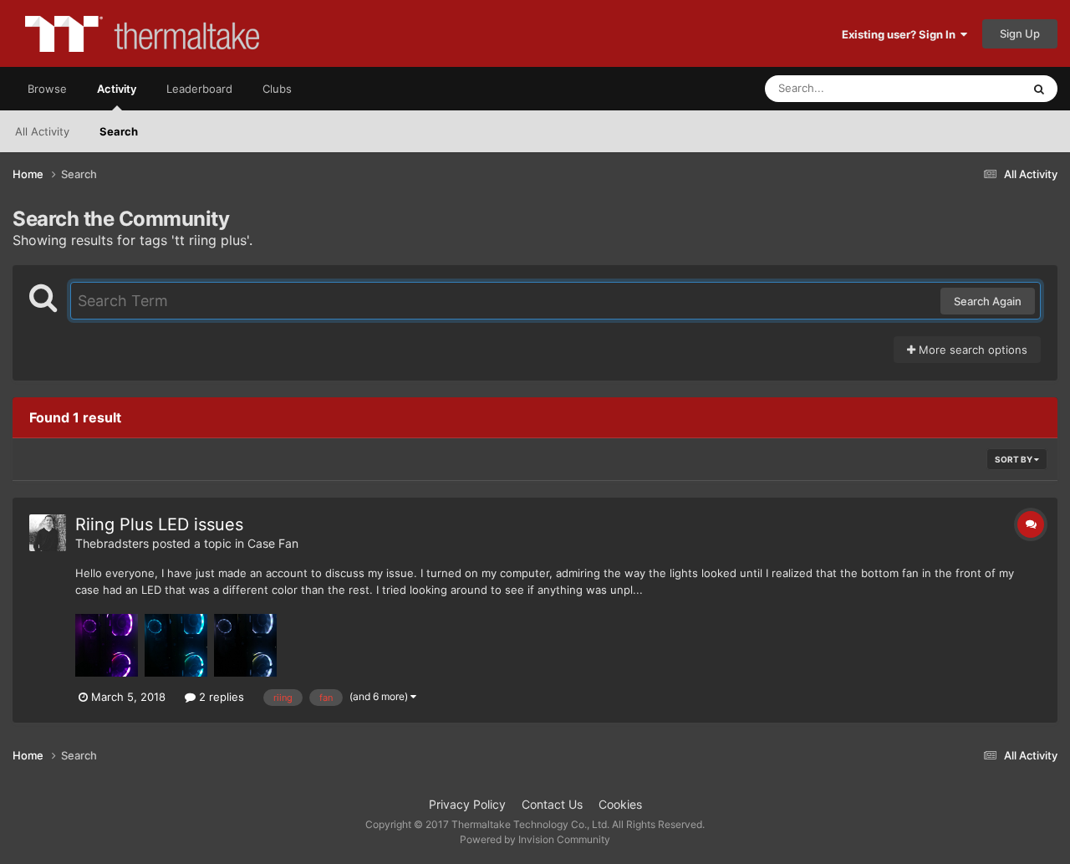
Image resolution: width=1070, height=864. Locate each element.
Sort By (1014, 459)
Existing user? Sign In (901, 34)
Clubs (277, 88)
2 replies (220, 696)
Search (118, 131)
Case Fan (272, 543)
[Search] (1039, 88)
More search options (971, 349)
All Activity (42, 131)
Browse (47, 88)
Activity (116, 88)
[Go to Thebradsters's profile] (47, 532)
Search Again (988, 301)
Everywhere (970, 88)
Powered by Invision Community (535, 839)
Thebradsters (112, 543)
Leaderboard (199, 88)
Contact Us (552, 804)
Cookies (620, 804)
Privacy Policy (467, 804)
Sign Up (1020, 33)
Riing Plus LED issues (159, 524)
